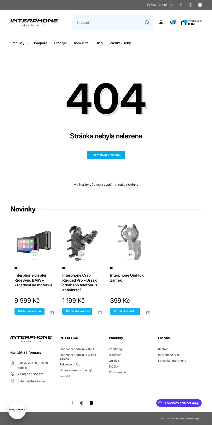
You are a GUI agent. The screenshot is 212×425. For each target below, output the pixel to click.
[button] (191, 23)
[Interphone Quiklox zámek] (130, 254)
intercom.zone (177, 418)
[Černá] (15, 268)
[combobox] (113, 22)
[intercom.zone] (31, 341)
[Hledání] (147, 22)
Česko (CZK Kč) (158, 5)
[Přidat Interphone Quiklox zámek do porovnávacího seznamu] (148, 313)
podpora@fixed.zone (31, 381)
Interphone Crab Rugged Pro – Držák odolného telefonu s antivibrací (79, 282)
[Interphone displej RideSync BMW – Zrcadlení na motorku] (34, 254)
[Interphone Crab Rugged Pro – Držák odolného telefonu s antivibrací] (82, 254)
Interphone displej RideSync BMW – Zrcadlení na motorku (33, 280)
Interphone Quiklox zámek (127, 277)
